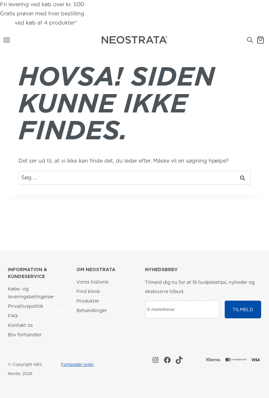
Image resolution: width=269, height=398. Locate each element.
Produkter (87, 301)
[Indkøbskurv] (263, 40)
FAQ (13, 315)
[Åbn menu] (5, 40)
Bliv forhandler (25, 334)
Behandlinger (91, 310)
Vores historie (92, 282)
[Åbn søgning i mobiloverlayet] (250, 40)
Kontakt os (20, 325)
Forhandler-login (77, 364)
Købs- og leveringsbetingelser (31, 292)
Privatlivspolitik (25, 306)
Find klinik (88, 291)
